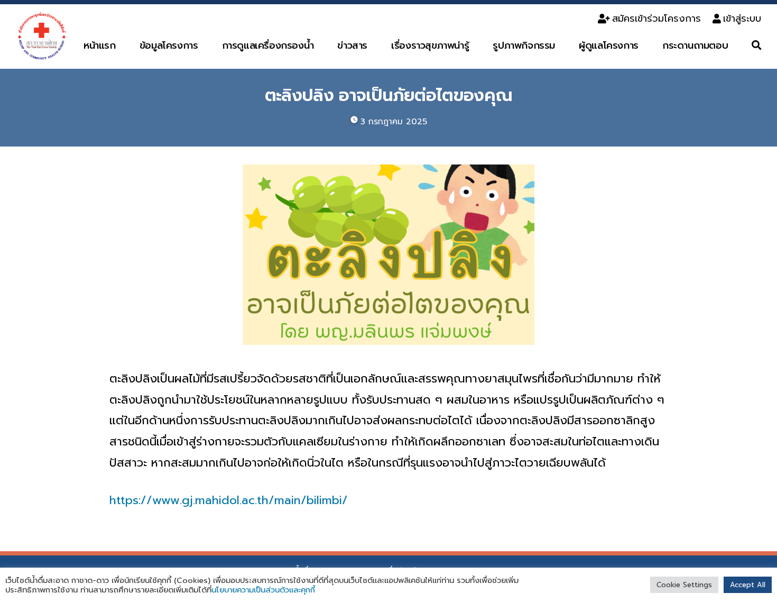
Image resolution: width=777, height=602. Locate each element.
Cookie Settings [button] (684, 585)
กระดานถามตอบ (695, 45)
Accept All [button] (747, 585)
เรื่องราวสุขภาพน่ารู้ (430, 45)
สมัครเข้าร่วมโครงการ (656, 18)
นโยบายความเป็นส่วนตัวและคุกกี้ (263, 590)
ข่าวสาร (352, 45)
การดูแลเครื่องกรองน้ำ (268, 45)
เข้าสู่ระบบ (742, 18)
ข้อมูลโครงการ (169, 45)
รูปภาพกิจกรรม (524, 45)
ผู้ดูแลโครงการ (609, 45)
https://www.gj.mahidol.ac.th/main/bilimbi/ (228, 500)
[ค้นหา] (756, 45)
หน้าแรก (100, 45)
